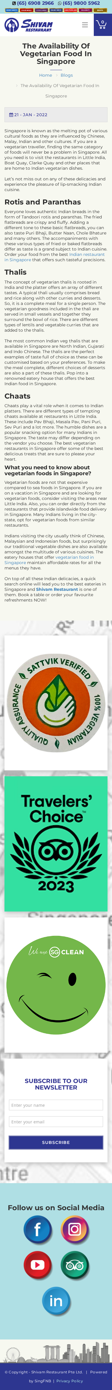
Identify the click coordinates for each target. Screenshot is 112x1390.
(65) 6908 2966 (35, 3)
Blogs (67, 75)
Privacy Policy (69, 1381)
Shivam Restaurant (57, 589)
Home (45, 75)
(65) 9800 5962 (81, 3)
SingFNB (43, 1381)
